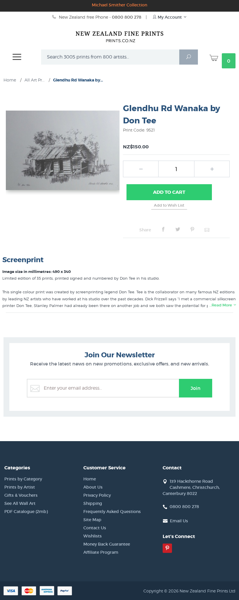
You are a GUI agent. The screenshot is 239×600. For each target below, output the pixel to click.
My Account (170, 17)
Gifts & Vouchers (21, 495)
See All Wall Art (20, 503)
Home (89, 479)
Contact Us (94, 527)
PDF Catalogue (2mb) (26, 511)
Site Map (92, 519)
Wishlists (92, 536)
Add (169, 192)
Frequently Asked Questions (112, 511)
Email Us (179, 520)
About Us (93, 487)
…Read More (221, 305)
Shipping (92, 503)
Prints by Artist (19, 487)
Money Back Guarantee (106, 544)
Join (196, 388)
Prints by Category (23, 479)
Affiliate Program (100, 552)
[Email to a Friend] (207, 229)
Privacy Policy (97, 495)
